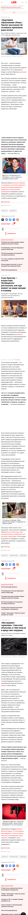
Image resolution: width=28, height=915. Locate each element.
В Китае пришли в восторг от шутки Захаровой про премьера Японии (11, 265)
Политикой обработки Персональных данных (11, 7)
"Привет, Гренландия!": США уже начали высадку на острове (13, 614)
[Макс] (6, 219)
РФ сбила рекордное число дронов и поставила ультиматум (12, 254)
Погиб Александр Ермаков (9, 270)
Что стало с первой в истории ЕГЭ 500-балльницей (12, 259)
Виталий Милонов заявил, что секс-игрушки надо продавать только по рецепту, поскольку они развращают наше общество (12, 857)
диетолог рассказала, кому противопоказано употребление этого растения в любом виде (13, 534)
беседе (3, 685)
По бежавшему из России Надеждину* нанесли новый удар (12, 248)
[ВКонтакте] (13, 219)
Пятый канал (17, 359)
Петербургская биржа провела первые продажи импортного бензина (12, 243)
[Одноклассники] (17, 219)
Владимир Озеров (6, 205)
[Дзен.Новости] (2, 219)
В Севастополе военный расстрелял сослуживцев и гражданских (11, 608)
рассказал (23, 72)
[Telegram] (10, 219)
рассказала (18, 334)
